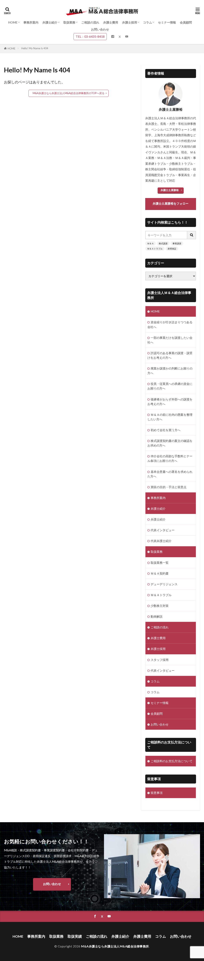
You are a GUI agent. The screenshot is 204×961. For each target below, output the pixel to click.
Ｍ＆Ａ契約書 (160, 573)
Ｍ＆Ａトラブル (155, 248)
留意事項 (157, 792)
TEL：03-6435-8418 (90, 36)
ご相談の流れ (90, 22)
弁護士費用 (110, 22)
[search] (191, 235)
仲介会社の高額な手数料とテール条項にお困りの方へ (169, 458)
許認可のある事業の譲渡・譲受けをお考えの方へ (169, 355)
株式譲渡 (163, 243)
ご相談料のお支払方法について (171, 761)
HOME (13, 22)
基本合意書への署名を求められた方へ (169, 474)
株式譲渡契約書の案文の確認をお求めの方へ (169, 443)
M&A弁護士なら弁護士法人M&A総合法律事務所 (115, 946)
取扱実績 (75, 936)
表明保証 (172, 248)
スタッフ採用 (160, 659)
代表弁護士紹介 (161, 541)
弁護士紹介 (49, 22)
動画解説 (157, 616)
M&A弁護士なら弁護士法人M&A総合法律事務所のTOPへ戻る (68, 93)
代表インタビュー (163, 530)
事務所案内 (31, 22)
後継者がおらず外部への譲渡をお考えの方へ (169, 401)
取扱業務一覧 (160, 562)
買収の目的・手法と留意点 (168, 487)
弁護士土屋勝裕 (170, 190)
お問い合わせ (100, 29)
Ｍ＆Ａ (150, 243)
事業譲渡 (177, 243)
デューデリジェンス (164, 584)
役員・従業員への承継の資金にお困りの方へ (169, 386)
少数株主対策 (160, 605)
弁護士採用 (129, 22)
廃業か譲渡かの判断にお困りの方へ (169, 371)
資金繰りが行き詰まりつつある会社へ (169, 324)
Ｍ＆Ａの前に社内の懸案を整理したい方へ (169, 417)
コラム (147, 22)
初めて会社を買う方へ (165, 430)
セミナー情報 (167, 22)
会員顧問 (186, 22)
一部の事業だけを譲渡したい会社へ (169, 340)
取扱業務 (69, 22)
